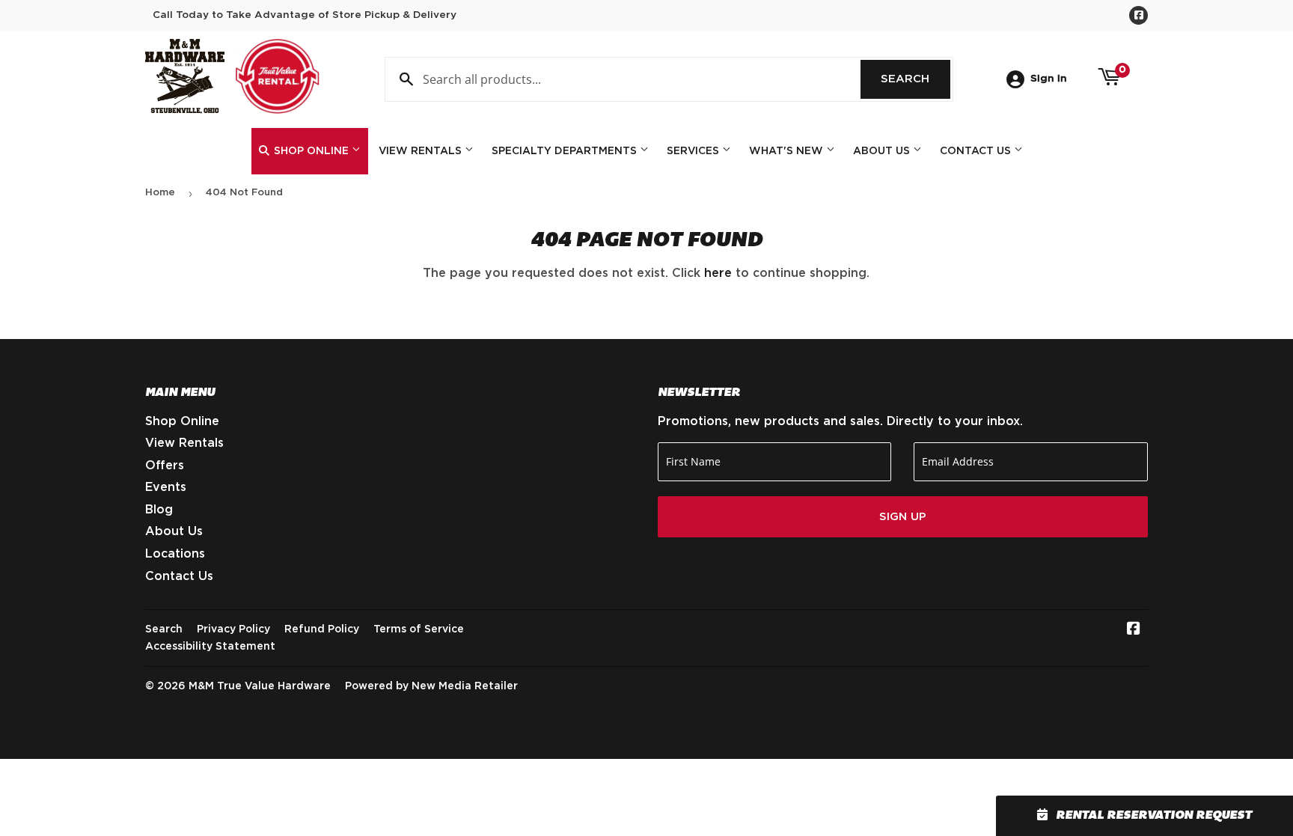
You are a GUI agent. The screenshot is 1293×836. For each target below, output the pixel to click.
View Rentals (422, 151)
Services (694, 151)
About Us (883, 151)
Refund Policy (321, 629)
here (718, 273)
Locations (175, 554)
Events (165, 487)
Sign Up (902, 516)
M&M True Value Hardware (260, 686)
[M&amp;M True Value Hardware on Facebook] (1133, 630)
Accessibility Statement (210, 646)
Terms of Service (418, 629)
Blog (159, 510)
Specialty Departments (566, 151)
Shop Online (311, 151)
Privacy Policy (233, 629)
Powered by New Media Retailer (431, 686)
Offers (164, 466)
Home (160, 193)
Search (915, 79)
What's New (787, 151)
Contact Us (977, 151)
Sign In (1048, 78)
